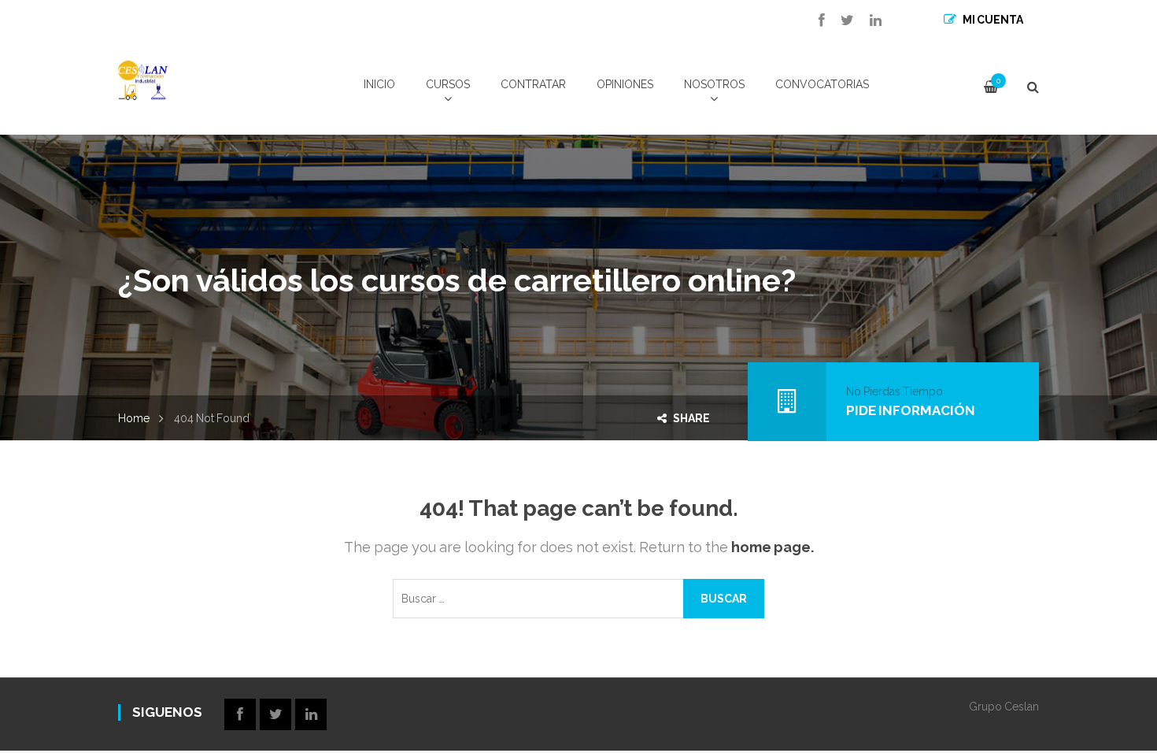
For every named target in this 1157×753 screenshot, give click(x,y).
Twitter (839, 20)
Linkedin (868, 20)
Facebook (814, 20)
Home (134, 418)
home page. (772, 547)
